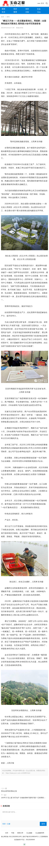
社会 (39, 9)
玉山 (39, 12)
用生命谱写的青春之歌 (9, 791)
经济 (15, 9)
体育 (27, 9)
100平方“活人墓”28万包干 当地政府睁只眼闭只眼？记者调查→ (23, 798)
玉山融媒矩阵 (39, 833)
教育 (15, 12)
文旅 (27, 12)
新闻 (3, 9)
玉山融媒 (29, 833)
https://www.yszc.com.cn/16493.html (18, 773)
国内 (8, 17)
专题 (12, 833)
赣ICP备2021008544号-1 (31, 836)
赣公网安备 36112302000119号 (11, 836)
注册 (8, 824)
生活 (3, 12)
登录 (4, 824)
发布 (43, 824)
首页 (2, 17)
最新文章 (20, 833)
